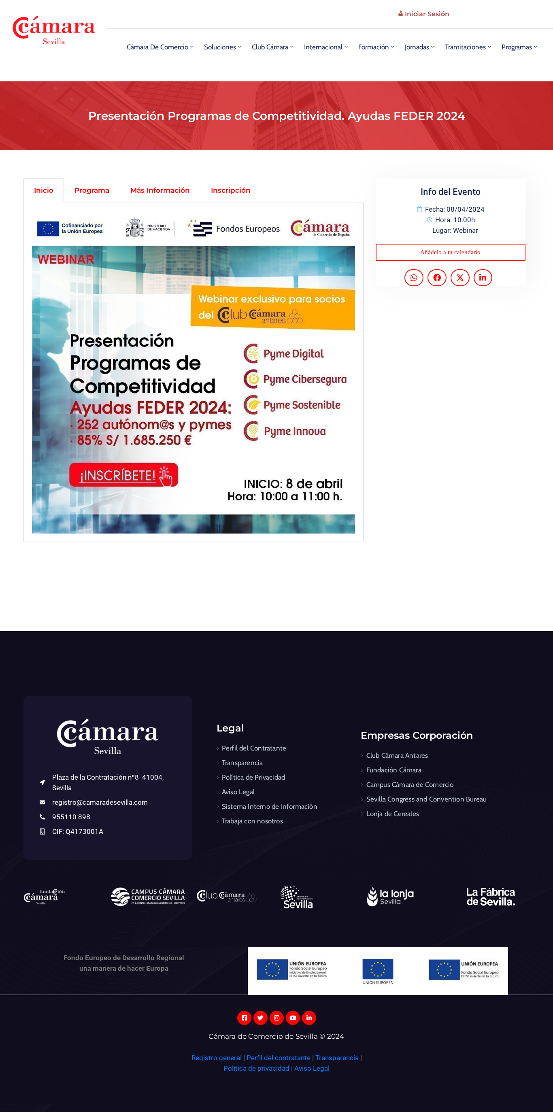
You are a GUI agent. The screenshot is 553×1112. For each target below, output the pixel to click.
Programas (517, 47)
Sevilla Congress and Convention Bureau (426, 799)
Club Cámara (270, 47)
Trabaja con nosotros (252, 821)
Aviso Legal (238, 792)
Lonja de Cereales (392, 814)
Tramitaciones (465, 47)
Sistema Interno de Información (269, 806)
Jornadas (417, 47)
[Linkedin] (309, 1018)
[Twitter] (260, 1018)
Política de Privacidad (253, 777)
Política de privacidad (256, 1068)
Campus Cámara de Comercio (410, 784)
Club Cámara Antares (397, 755)
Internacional (323, 47)
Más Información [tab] (160, 190)
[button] (450, 252)
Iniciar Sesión (427, 14)
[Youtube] (293, 1018)
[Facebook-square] (244, 1018)
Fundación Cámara (393, 770)
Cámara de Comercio (157, 47)
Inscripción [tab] (231, 190)
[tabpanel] (193, 372)
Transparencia (242, 763)
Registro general (217, 1058)
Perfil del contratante (279, 1058)
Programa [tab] (91, 190)
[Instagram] (277, 1018)
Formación (373, 47)
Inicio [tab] (43, 190)
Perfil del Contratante (254, 748)
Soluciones (220, 47)
